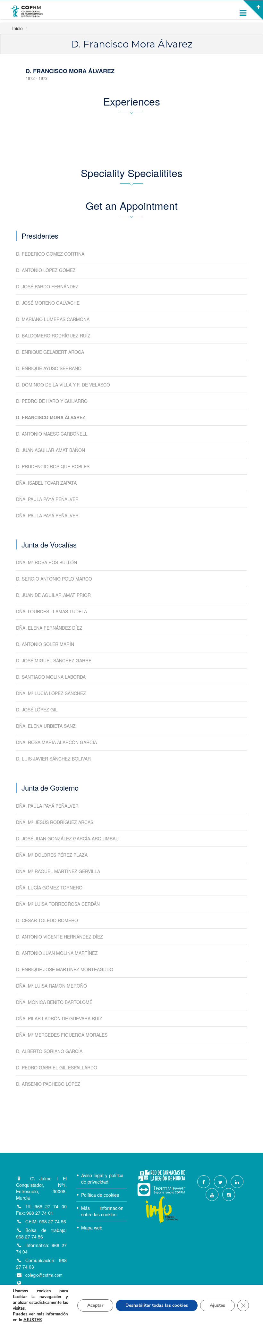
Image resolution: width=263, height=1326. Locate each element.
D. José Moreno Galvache (48, 303)
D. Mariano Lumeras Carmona (52, 319)
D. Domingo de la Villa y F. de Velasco (63, 384)
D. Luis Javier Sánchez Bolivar (53, 758)
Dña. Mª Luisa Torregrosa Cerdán (58, 904)
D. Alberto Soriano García (49, 1051)
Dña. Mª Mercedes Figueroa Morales (61, 1035)
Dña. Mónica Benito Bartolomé (54, 1002)
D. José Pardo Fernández (47, 286)
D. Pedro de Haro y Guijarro (52, 401)
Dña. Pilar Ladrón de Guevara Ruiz (59, 1018)
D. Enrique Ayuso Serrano (48, 368)
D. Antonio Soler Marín (45, 644)
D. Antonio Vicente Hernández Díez (59, 936)
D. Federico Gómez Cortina (50, 254)
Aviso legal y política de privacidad (102, 1178)
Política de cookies (100, 1195)
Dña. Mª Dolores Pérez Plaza (52, 855)
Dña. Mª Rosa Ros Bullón (46, 562)
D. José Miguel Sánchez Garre (53, 660)
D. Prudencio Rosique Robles (52, 466)
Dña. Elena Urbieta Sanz (46, 726)
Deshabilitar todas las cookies (156, 1305)
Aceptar (95, 1305)
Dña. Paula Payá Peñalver (47, 499)
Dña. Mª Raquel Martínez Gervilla (58, 871)
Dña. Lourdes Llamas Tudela (51, 611)
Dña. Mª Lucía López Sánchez (51, 693)
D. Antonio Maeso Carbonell (52, 433)
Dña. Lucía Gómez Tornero (49, 887)
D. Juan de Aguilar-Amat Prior (53, 595)
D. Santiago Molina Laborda (51, 677)
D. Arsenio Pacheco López (48, 1084)
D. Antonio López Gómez (46, 270)
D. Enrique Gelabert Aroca (50, 352)
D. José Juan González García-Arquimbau (67, 838)
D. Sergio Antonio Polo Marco (54, 578)
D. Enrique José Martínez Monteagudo (64, 969)
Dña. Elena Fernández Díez (49, 628)
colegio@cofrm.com (44, 1275)
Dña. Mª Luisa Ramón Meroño (51, 985)
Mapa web (91, 1227)
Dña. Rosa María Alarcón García (56, 742)
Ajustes (217, 1305)
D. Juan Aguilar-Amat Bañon (50, 450)
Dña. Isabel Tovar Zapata (46, 483)
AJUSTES (32, 1320)
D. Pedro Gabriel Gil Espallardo (56, 1067)
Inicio (17, 28)
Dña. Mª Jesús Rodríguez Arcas (54, 822)
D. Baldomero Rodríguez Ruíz (53, 335)
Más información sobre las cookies (102, 1211)
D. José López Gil (37, 709)
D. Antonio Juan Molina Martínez (57, 953)
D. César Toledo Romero (47, 920)
